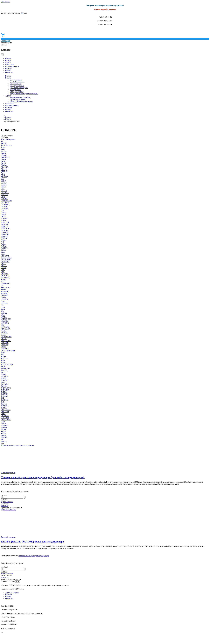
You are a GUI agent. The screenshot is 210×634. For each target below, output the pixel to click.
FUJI (2, 242)
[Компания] (5, 2)
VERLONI (5, 412)
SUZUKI (4, 394)
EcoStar (3, 220)
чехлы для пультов (16, 92)
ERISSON (4, 232)
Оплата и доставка (12, 66)
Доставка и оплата (12, 593)
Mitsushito (4, 321)
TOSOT (4, 408)
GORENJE (5, 262)
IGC (2, 281)
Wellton (3, 424)
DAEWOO (5, 203)
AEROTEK (5, 157)
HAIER (3, 268)
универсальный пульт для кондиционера (33, 556)
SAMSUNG (5, 368)
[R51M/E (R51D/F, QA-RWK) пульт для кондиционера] (8, 510)
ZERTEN (4, 437)
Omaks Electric (6, 337)
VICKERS (5, 416)
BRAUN (4, 191)
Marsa (3, 309)
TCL (2, 398)
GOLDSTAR (5, 260)
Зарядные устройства (17, 100)
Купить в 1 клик (7, 502)
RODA (3, 356)
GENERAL (5, 256)
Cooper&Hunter (6, 201)
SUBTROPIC (6, 388)
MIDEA (4, 317)
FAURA (4, 238)
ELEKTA (4, 226)
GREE (3, 264)
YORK (3, 433)
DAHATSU (5, 205)
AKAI (3, 161)
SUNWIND (5, 390)
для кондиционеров (17, 86)
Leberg (3, 297)
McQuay (4, 313)
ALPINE (4, 171)
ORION (4, 339)
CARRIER (5, 193)
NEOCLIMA (5, 329)
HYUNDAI (5, 278)
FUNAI (3, 246)
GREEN (4, 266)
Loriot (3, 307)
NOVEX (4, 333)
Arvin (3, 173)
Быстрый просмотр (8, 473)
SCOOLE (4, 376)
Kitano (3, 289)
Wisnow (4, 429)
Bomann (4, 185)
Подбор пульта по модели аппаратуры (24, 94)
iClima (3, 279)
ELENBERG (5, 228)
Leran (3, 301)
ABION (4, 143)
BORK (3, 187)
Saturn (3, 372)
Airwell (3, 159)
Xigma (3, 431)
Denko (3, 214)
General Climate (6, 258)
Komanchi (4, 291)
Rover (3, 360)
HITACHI (4, 276)
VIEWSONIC (6, 420)
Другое (8, 62)
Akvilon (4, 165)
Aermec (3, 151)
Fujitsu (3, 244)
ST (2, 141)
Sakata (3, 366)
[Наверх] (2, 632)
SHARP (4, 378)
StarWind (4, 386)
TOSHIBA (5, 406)
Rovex (3, 362)
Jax (2, 285)
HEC (2, 272)
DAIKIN (4, 206)
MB (2, 311)
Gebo (3, 252)
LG (2, 305)
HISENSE (4, 274)
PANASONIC (6, 341)
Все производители (8, 139)
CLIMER (4, 199)
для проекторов (15, 84)
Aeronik (4, 155)
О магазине (9, 64)
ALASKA (4, 167)
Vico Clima (5, 418)
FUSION (4, 248)
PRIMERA (5, 349)
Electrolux (4, 224)
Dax (2, 210)
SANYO (4, 370)
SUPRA (4, 392)
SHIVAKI (4, 380)
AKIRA (4, 163)
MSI (2, 325)
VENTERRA (5, 410)
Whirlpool (4, 426)
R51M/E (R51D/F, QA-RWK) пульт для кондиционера (32, 541)
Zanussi (3, 435)
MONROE (5, 323)
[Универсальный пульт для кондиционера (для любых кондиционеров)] (17, 445)
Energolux (4, 230)
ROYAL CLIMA (7, 364)
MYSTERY (5, 327)
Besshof (3, 183)
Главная (8, 58)
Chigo (3, 197)
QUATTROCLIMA (8, 351)
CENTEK (4, 195)
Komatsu (4, 293)
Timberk (4, 404)
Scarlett (3, 374)
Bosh (2, 189)
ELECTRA (5, 222)
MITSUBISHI (6, 319)
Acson (3, 147)
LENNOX (4, 299)
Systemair (4, 396)
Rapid (3, 353)
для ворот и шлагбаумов (19, 88)
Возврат (8, 70)
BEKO (3, 181)
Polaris (3, 347)
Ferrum (3, 240)
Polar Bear (4, 345)
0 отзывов (4, 506)
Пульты (8, 60)
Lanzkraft (4, 295)
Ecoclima (4, 218)
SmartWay (4, 384)
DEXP (3, 216)
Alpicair (3, 169)
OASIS (3, 335)
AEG (3, 149)
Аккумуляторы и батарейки (20, 98)
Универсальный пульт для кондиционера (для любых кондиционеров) (43, 477)
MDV (3, 315)
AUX (3, 175)
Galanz (3, 250)
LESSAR (4, 303)
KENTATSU (5, 287)
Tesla (2, 402)
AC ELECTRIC (6, 145)
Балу (2, 439)
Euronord (4, 236)
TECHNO (4, 400)
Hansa (3, 270)
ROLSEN (4, 358)
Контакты (9, 72)
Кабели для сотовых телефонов (21, 101)
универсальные (15, 90)
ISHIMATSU (5, 283)
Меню (4, 45)
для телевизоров (16, 80)
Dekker (3, 212)
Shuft (3, 382)
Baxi (2, 179)
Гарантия (8, 68)
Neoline (3, 331)
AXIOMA (4, 177)
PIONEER (4, 343)
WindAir (4, 427)
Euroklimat (5, 234)
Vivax (3, 422)
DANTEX (4, 208)
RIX (2, 354)
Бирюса (4, 441)
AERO (3, 153)
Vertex (3, 414)
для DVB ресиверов (17, 82)
